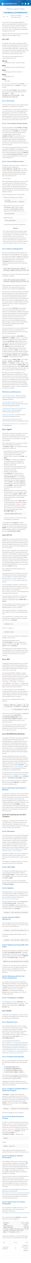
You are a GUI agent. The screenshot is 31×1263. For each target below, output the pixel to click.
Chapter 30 (11, 29)
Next (27, 16)
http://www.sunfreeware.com (21, 1049)
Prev (4, 16)
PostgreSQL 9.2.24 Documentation (15, 12)
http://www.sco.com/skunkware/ (13, 850)
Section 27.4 (22, 1207)
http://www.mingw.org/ (18, 766)
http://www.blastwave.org (10, 1051)
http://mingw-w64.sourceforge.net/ (18, 774)
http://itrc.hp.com (13, 578)
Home (15, 1242)
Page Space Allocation (8, 414)
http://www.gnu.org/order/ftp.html (15, 1053)
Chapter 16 (25, 437)
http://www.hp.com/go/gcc (9, 591)
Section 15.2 (20, 27)
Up (7, 16)
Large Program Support (9, 396)
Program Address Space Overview (11, 402)
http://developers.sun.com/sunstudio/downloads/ (15, 1042)
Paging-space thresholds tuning (11, 419)
